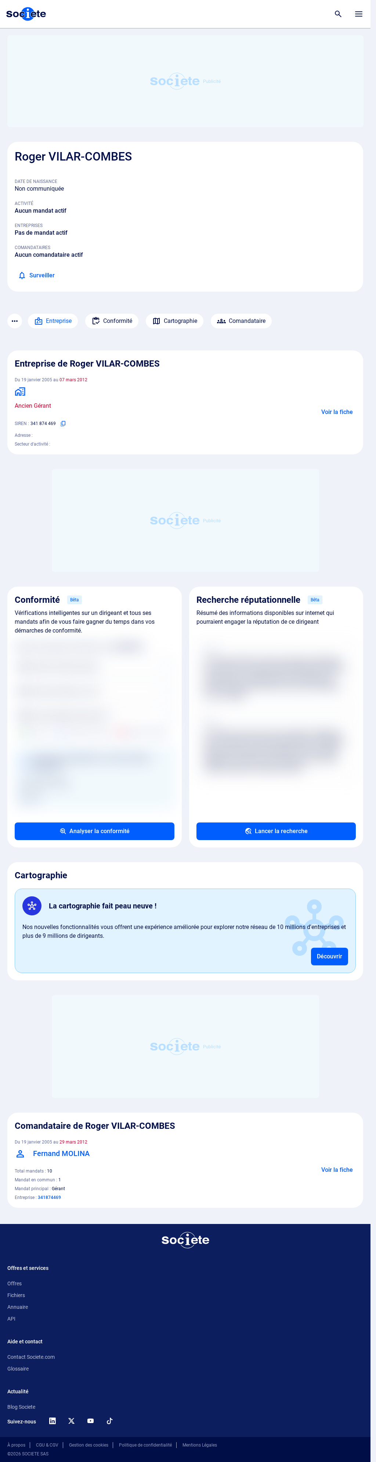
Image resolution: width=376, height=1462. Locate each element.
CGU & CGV (47, 1445)
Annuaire (17, 1307)
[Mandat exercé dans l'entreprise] (24, 391)
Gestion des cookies (88, 1445)
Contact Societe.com (31, 1357)
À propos (16, 1445)
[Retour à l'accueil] (185, 1240)
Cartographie (180, 320)
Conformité (117, 320)
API (11, 1319)
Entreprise (59, 320)
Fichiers (16, 1295)
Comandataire (247, 320)
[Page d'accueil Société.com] (26, 14)
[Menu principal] (359, 14)
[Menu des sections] (14, 321)
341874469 (49, 1197)
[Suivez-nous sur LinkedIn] (52, 1421)
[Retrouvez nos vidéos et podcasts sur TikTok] (109, 1421)
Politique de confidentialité (145, 1445)
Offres (14, 1283)
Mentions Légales (199, 1445)
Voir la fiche (337, 411)
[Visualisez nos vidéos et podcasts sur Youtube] (90, 1421)
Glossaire (18, 1369)
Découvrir (329, 956)
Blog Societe (21, 1407)
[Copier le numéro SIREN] (63, 423)
